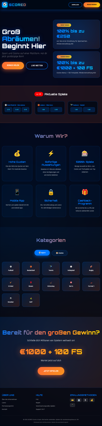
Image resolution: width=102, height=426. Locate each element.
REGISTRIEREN (92, 5)
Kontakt (4, 409)
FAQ (37, 399)
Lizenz (4, 403)
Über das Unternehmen (9, 399)
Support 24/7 (40, 409)
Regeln (38, 403)
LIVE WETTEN (37, 65)
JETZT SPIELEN (51, 371)
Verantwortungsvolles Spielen (45, 406)
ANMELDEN (75, 5)
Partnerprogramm (8, 406)
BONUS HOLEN (13, 65)
